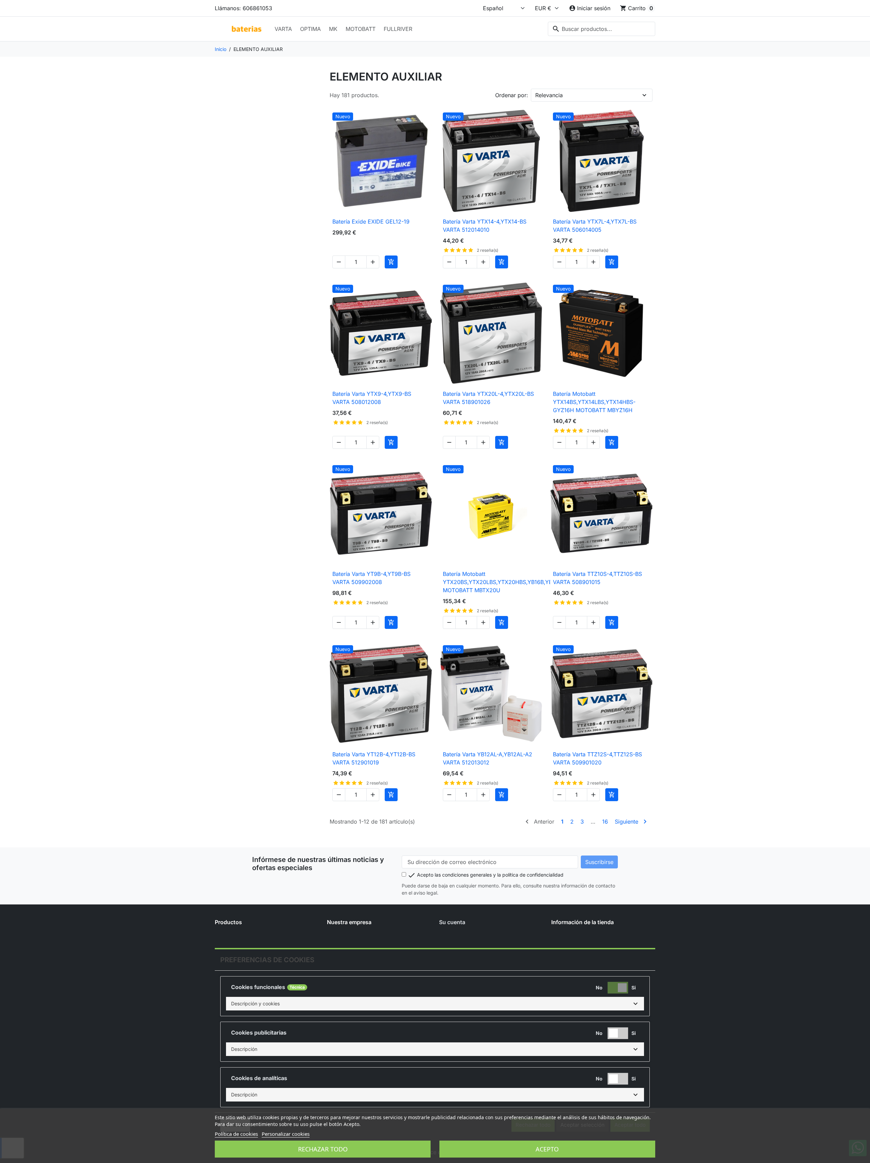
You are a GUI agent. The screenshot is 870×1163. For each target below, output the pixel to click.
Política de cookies (236, 1133)
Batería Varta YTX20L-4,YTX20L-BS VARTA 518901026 (488, 397)
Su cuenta (452, 922)
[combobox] (601, 29)
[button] (435, 1003)
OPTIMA (310, 28)
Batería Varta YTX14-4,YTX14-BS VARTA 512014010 (484, 225)
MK (333, 28)
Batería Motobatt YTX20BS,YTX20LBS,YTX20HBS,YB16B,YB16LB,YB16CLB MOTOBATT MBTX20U (516, 582)
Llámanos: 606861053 (243, 8)
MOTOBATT (361, 28)
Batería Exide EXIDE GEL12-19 (371, 221)
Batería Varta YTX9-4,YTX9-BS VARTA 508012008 (371, 397)
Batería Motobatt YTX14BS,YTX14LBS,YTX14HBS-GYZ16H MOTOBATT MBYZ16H (594, 401)
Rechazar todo (323, 1149)
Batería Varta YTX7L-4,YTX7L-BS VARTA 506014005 (595, 225)
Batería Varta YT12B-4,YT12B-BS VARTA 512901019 (373, 758)
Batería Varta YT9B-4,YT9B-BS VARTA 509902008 (371, 577)
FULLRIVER (398, 28)
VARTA (283, 28)
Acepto (547, 1149)
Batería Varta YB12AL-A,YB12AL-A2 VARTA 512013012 (487, 758)
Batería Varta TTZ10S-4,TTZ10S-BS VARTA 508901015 (597, 577)
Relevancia (549, 95)
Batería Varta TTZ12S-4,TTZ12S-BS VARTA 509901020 (597, 758)
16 (605, 821)
